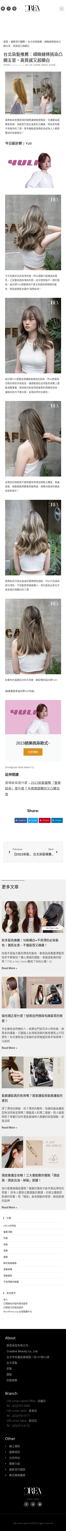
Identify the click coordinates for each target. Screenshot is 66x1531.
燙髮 (5, 1250)
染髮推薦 (37, 65)
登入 (5, 1299)
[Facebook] (3, 9)
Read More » (9, 968)
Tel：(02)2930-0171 (18, 1416)
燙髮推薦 (7, 1269)
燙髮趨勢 (7, 1275)
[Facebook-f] (26, 1504)
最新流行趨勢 (18, 41)
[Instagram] (9, 9)
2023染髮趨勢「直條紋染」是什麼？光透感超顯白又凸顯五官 (33, 788)
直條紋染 (44, 65)
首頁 (5, 41)
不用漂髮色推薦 (11, 1281)
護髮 (5, 1256)
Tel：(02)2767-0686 (18, 1406)
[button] (61, 8)
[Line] (14, 9)
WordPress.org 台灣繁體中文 (17, 1311)
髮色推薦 (52, 65)
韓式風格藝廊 (10, 1263)
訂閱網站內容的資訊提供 (15, 1303)
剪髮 (5, 1238)
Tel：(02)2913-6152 (18, 1426)
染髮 (31, 65)
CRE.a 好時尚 (9, 1225)
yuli (23, 65)
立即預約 (33, 752)
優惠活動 (7, 1231)
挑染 (26, 65)
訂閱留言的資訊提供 (13, 1307)
